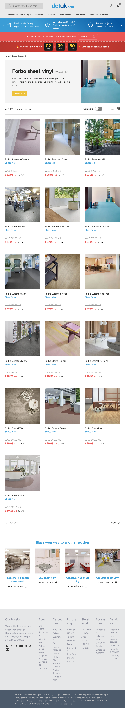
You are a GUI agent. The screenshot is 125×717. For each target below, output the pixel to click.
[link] (31, 522)
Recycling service (114, 650)
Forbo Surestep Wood (56, 293)
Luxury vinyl (71, 621)
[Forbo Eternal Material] (102, 338)
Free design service (113, 639)
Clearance (104, 15)
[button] (118, 5)
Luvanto (71, 640)
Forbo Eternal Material (96, 361)
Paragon (57, 676)
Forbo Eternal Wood (15, 428)
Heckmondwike (57, 665)
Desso (56, 643)
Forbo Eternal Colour (55, 361)
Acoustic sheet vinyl (107, 577)
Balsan (56, 633)
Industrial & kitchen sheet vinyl (17, 579)
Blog (41, 642)
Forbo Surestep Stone (16, 361)
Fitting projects (43, 654)
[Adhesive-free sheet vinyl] (77, 561)
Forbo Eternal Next (94, 428)
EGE (55, 680)
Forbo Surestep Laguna (97, 226)
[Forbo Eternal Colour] (62, 338)
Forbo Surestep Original (17, 159)
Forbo (70, 644)
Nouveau (57, 629)
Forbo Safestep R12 (15, 226)
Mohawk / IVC (57, 658)
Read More (20, 93)
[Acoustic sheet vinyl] (107, 561)
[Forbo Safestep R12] (22, 204)
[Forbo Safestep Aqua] (62, 137)
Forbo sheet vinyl (19, 56)
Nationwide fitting (114, 631)
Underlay (100, 642)
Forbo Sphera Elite (14, 495)
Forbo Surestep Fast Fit (57, 226)
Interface (71, 654)
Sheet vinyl (85, 621)
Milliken (56, 653)
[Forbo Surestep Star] (22, 271)
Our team (41, 627)
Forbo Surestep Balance (97, 293)
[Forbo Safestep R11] (102, 137)
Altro (83, 636)
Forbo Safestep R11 (95, 159)
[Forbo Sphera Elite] (22, 473)
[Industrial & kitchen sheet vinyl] (17, 561)
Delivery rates (43, 647)
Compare (88, 108)
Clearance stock (114, 657)
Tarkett (70, 636)
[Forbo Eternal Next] (102, 406)
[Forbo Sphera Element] (62, 406)
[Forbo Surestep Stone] (22, 338)
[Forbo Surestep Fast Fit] (62, 204)
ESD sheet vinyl (47, 577)
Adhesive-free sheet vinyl (77, 579)
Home (7, 56)
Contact (43, 668)
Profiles (99, 646)
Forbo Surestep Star (15, 293)
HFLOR (70, 633)
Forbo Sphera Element (56, 428)
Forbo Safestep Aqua (56, 159)
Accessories (100, 621)
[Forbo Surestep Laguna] (102, 204)
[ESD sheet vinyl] (47, 561)
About (43, 619)
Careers (42, 638)
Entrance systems (100, 651)
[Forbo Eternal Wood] (22, 406)
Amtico (71, 661)
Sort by (9, 108)
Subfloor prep (100, 637)
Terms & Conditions (43, 662)
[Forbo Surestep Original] (22, 137)
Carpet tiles (57, 621)
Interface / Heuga (57, 648)
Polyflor (71, 629)
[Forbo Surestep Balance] (102, 271)
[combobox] (24, 6)
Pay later (114, 645)
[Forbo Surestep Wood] (62, 271)
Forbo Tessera (56, 671)
